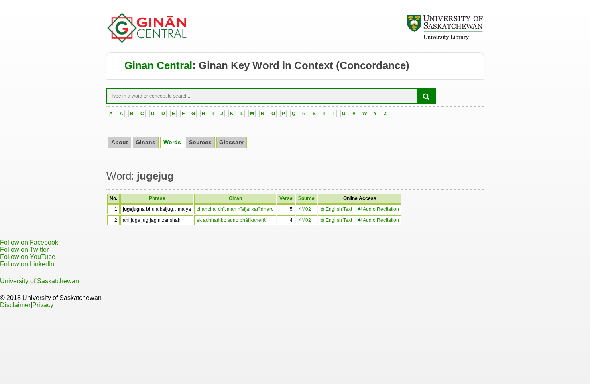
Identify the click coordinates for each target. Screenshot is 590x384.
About (119, 142)
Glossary (231, 142)
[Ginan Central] (147, 41)
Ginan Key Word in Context (266, 65)
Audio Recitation (381, 209)
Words (172, 142)
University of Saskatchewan (39, 281)
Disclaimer (15, 305)
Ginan (235, 198)
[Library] (445, 39)
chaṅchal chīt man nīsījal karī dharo (235, 209)
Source (306, 198)
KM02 (304, 209)
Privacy (42, 305)
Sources (200, 142)
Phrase (157, 198)
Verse (286, 198)
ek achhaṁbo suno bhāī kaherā (231, 220)
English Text (338, 209)
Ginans (145, 142)
